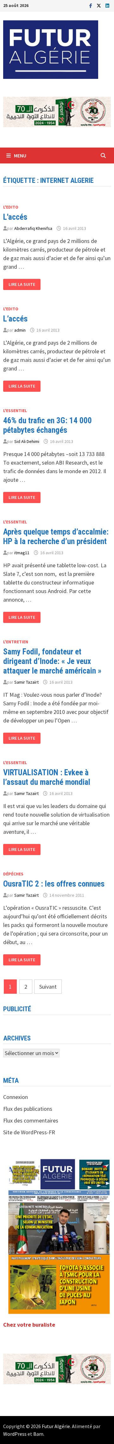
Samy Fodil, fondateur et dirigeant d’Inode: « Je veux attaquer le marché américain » (52, 661)
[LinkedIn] (107, 5)
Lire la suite (21, 283)
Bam (38, 1434)
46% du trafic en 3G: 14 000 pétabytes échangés (47, 425)
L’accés (15, 318)
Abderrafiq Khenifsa (33, 228)
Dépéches (13, 874)
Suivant (48, 986)
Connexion (15, 1097)
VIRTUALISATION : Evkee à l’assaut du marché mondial (46, 777)
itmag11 (21, 553)
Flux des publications (27, 1108)
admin (20, 330)
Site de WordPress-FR (29, 1132)
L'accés (15, 217)
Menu (20, 155)
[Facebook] (91, 5)
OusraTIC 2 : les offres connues (53, 883)
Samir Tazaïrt (26, 682)
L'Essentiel (15, 410)
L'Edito (10, 207)
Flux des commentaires (30, 1120)
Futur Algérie (56, 1426)
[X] (99, 5)
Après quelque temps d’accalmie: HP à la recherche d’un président (56, 536)
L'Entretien (15, 642)
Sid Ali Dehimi (26, 441)
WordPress (15, 1434)
